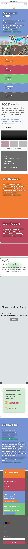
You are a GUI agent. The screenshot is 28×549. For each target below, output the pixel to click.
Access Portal (9, 513)
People (5, 531)
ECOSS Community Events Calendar (14, 403)
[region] (14, 330)
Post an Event (13, 408)
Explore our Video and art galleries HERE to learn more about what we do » (11, 122)
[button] (1, 383)
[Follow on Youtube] (9, 523)
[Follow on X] (6, 523)
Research (5, 529)
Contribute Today (10, 501)
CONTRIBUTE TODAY (7, 462)
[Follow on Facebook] (4, 523)
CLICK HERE (5, 439)
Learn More (9, 127)
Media (4, 533)
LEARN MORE (7, 32)
